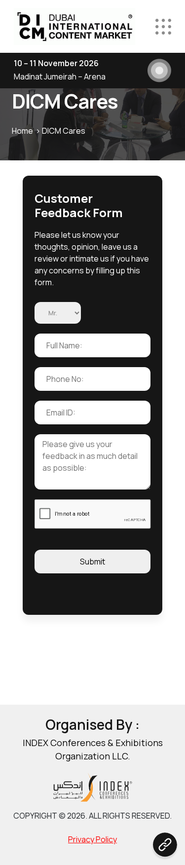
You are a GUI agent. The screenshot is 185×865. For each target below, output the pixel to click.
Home (22, 130)
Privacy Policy (92, 839)
